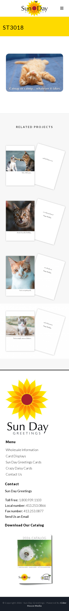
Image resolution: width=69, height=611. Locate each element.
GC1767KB (34, 348)
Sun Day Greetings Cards (23, 462)
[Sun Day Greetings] (34, 8)
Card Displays (16, 456)
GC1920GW (34, 183)
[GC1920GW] (34, 153)
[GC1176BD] (34, 208)
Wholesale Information (22, 450)
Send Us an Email (17, 516)
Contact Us (14, 474)
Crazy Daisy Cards (19, 468)
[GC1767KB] (34, 319)
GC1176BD (34, 238)
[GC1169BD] (34, 263)
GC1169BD (34, 293)
